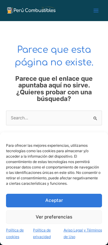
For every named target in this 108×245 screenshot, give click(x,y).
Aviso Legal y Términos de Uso (83, 233)
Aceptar (54, 200)
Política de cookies (15, 233)
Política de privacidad (42, 233)
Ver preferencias (54, 217)
